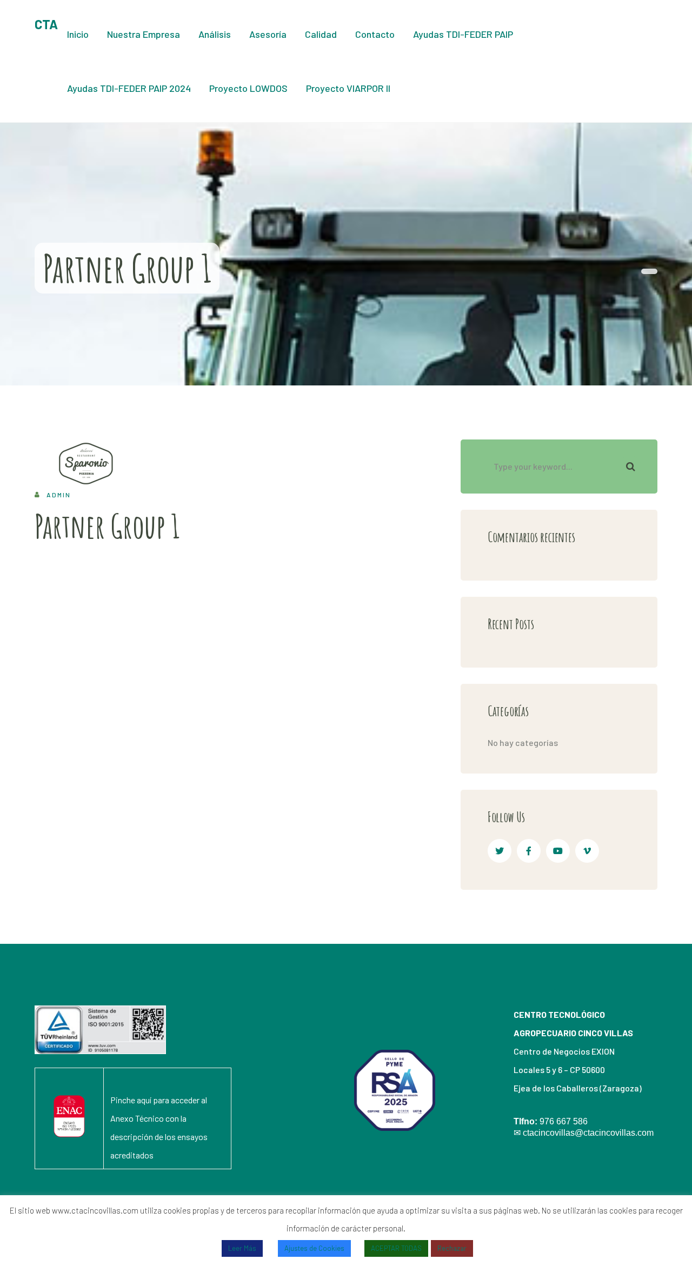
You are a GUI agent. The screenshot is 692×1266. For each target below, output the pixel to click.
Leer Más (242, 1248)
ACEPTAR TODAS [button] (396, 1248)
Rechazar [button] (452, 1248)
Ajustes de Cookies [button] (314, 1248)
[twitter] (499, 851)
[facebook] (529, 851)
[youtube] (558, 851)
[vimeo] (587, 851)
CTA (46, 24)
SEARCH (630, 466)
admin (58, 494)
